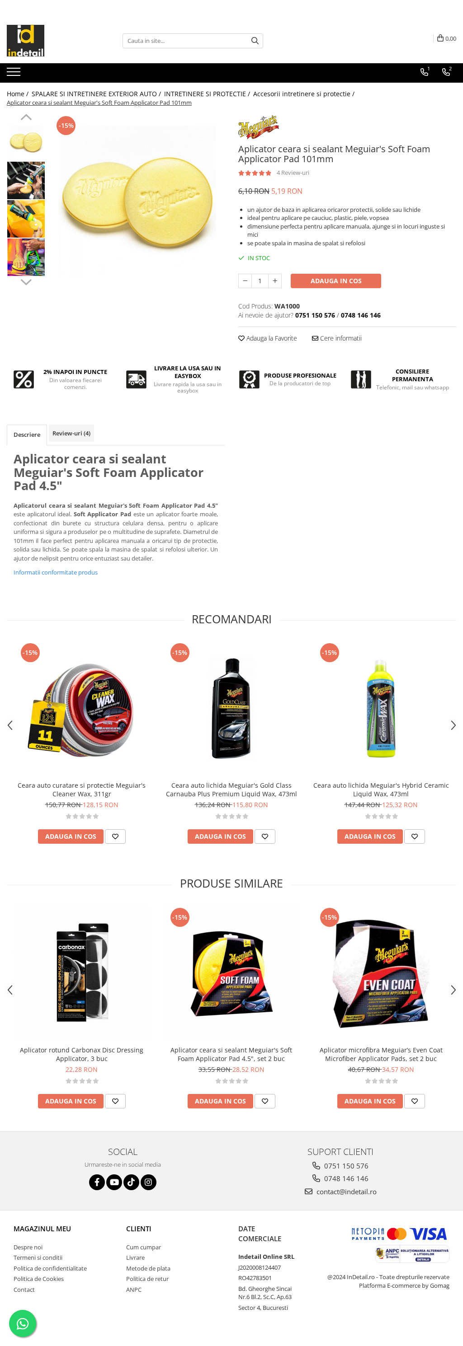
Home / (18, 93)
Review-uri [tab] (71, 433)
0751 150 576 (345, 1165)
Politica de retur (147, 1279)
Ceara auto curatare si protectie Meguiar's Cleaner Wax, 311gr (82, 789)
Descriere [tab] (27, 434)
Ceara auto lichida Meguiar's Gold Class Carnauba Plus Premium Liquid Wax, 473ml (231, 789)
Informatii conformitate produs (56, 572)
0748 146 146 (345, 1178)
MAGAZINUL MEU (42, 1228)
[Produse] (15, 74)
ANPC (134, 1289)
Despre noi (28, 1247)
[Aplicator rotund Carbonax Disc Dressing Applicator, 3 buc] (82, 973)
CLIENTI (138, 1228)
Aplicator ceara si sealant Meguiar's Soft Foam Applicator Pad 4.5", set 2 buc (231, 1054)
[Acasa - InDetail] (52, 40)
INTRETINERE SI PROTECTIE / (208, 93)
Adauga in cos (336, 280)
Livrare (135, 1257)
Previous (26, 118)
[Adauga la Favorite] (115, 836)
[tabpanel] (137, 201)
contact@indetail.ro (346, 1191)
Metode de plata (148, 1268)
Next (26, 280)
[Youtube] (114, 1182)
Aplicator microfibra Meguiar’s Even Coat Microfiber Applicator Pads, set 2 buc (381, 1054)
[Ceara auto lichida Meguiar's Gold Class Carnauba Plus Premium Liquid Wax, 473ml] (231, 708)
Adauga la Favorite (271, 338)
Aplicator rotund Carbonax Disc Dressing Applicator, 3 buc (81, 1054)
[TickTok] (131, 1182)
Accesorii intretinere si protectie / (304, 93)
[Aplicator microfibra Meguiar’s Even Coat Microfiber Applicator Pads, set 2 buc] (381, 973)
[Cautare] (255, 40)
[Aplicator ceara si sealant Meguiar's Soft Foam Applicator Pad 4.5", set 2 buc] (231, 973)
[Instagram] (148, 1182)
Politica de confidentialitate (50, 1268)
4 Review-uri (293, 172)
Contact (24, 1289)
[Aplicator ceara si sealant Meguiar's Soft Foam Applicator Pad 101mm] (137, 201)
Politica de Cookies (39, 1279)
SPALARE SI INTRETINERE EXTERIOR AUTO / (97, 93)
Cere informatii (340, 338)
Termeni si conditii (38, 1257)
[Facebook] (97, 1182)
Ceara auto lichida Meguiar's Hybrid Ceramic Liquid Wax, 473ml (381, 789)
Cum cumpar (143, 1247)
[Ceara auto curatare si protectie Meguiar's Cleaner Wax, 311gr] (82, 708)
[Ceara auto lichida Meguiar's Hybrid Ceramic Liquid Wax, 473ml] (381, 708)
